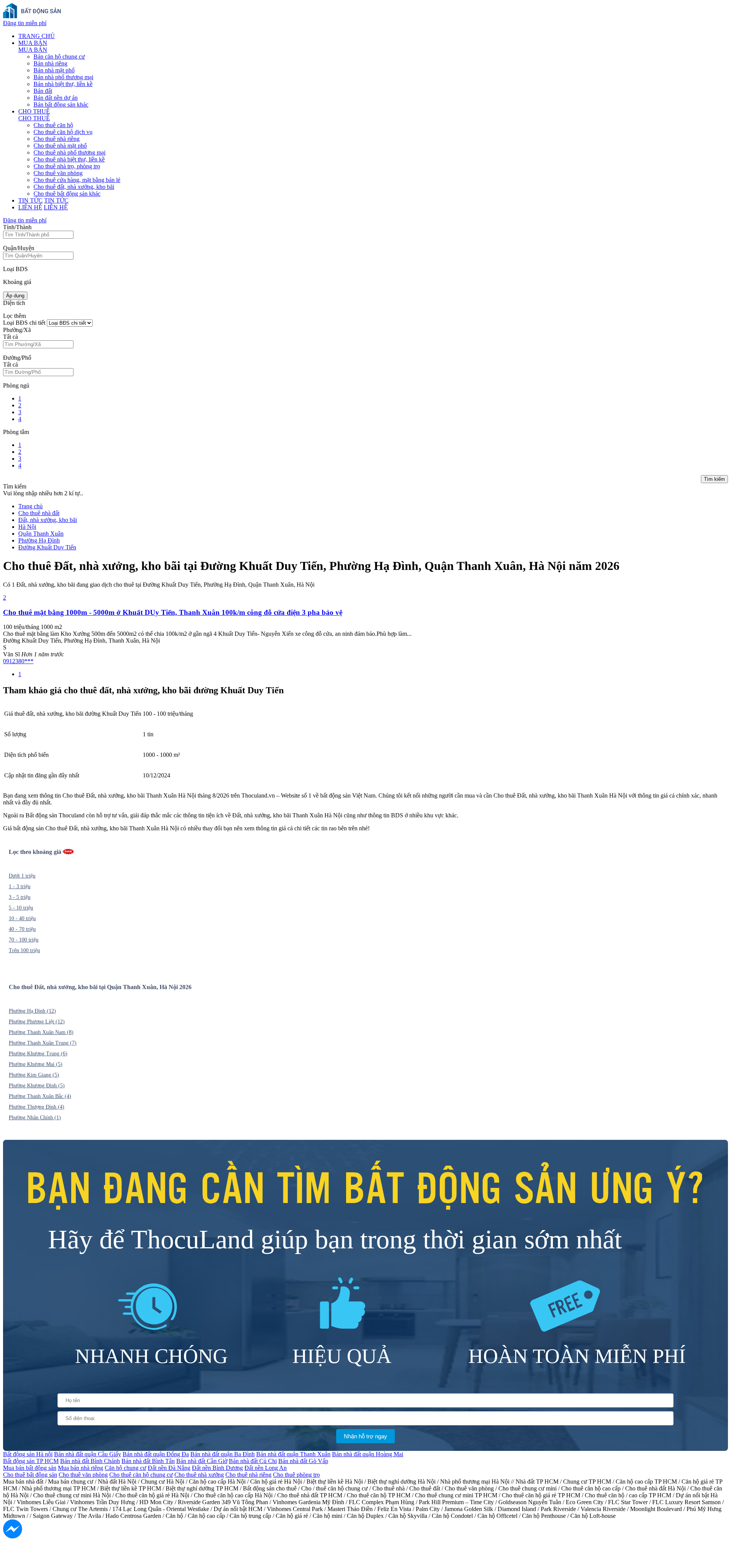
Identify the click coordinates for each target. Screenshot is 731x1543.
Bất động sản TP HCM (31, 1461)
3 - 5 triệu (19, 897)
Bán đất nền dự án (56, 97)
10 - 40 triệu (22, 918)
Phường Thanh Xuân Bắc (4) (40, 1096)
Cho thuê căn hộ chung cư (141, 1474)
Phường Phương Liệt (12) (37, 1021)
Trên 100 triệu (24, 950)
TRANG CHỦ (36, 36)
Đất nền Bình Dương (217, 1468)
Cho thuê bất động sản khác (67, 193)
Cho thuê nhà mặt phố (60, 145)
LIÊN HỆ (30, 207)
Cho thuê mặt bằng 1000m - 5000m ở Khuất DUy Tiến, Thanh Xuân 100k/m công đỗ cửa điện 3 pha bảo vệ (172, 612)
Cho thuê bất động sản (30, 1474)
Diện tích (14, 303)
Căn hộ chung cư (125, 1468)
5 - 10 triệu (21, 908)
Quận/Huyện (18, 248)
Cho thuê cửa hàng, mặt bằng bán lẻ (77, 180)
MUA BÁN (32, 43)
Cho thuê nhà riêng (57, 139)
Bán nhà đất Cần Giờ (201, 1461)
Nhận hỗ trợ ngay (365, 1436)
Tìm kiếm (714, 479)
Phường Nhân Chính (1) (35, 1117)
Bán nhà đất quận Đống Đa (156, 1454)
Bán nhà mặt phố (54, 70)
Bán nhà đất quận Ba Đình (222, 1454)
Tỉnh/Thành (17, 227)
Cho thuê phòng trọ (296, 1474)
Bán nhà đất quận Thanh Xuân (293, 1454)
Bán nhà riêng (50, 63)
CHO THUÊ (34, 111)
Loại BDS (15, 269)
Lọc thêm (14, 316)
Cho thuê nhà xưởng (199, 1474)
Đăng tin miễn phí (24, 23)
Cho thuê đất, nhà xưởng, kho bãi (74, 187)
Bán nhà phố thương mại (63, 77)
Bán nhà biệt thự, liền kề (63, 84)
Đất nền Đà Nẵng (169, 1468)
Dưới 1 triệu (22, 876)
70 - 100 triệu (23, 940)
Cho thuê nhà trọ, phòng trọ (67, 166)
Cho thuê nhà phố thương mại (69, 152)
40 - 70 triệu (22, 929)
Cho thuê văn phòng (58, 173)
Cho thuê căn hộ (53, 125)
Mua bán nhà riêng (80, 1468)
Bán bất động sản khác (61, 104)
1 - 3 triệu (19, 886)
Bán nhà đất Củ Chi (253, 1461)
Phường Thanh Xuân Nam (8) (41, 1032)
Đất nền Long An (265, 1468)
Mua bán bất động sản (29, 1468)
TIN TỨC (30, 200)
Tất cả (10, 336)
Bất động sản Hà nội (28, 1454)
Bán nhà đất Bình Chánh (90, 1461)
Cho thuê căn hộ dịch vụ (63, 132)
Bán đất (43, 91)
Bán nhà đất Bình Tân (148, 1461)
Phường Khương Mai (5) (35, 1064)
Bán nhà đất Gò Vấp (303, 1461)
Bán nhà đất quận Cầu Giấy (87, 1454)
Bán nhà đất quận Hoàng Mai (367, 1454)
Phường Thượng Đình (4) (36, 1107)
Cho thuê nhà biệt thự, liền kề (69, 159)
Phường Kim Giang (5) (34, 1075)
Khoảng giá (17, 282)
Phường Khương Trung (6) (38, 1053)
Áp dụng (15, 295)
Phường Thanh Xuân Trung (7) (43, 1043)
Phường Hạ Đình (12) (32, 1011)
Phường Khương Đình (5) (37, 1085)
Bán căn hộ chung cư (59, 56)
